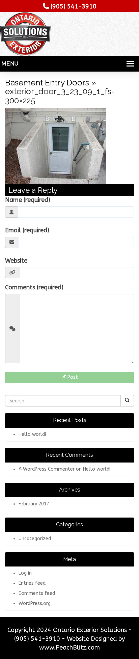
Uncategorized (35, 539)
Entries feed (32, 583)
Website (16, 260)
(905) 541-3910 (73, 6)
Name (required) (27, 200)
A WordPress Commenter (47, 469)
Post (72, 377)
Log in (25, 573)
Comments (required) (34, 287)
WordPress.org (35, 603)
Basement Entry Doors (47, 82)
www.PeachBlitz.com (69, 647)
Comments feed (37, 593)
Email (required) (27, 230)
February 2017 (34, 504)
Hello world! (32, 434)
